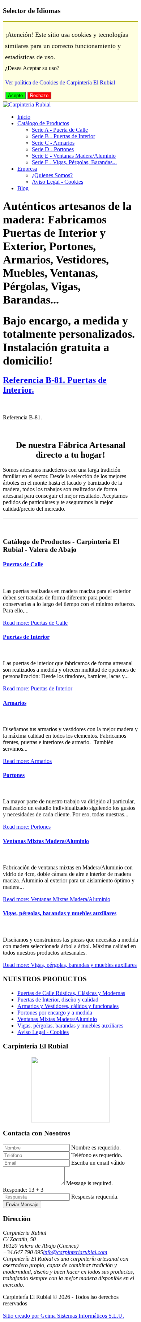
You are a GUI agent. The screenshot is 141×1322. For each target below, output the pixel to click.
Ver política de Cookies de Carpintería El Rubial (60, 82)
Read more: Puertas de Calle (35, 623)
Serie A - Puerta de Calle (60, 130)
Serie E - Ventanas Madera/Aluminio (74, 156)
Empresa (27, 169)
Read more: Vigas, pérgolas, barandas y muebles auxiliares (70, 965)
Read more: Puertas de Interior (37, 688)
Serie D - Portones (53, 149)
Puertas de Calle (23, 564)
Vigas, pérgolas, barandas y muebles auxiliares (59, 913)
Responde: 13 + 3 (23, 1190)
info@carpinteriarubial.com (75, 1252)
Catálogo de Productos (43, 123)
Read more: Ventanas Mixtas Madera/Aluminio (56, 899)
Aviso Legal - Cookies (57, 182)
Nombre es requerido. (96, 1147)
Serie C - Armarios (53, 143)
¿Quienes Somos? (52, 175)
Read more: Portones (27, 827)
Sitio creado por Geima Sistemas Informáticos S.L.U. (63, 1316)
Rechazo (39, 95)
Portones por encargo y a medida (54, 1012)
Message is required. (89, 1183)
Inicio (23, 117)
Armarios (14, 703)
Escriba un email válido (98, 1163)
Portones (14, 775)
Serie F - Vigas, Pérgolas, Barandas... (74, 162)
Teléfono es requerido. (96, 1155)
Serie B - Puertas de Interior (63, 136)
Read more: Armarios (27, 761)
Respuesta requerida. (95, 1197)
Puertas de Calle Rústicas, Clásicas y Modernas (71, 993)
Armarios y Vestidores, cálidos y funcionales (68, 1006)
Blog (23, 188)
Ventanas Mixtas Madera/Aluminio (46, 841)
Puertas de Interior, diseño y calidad (57, 999)
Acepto (15, 95)
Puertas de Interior (26, 637)
